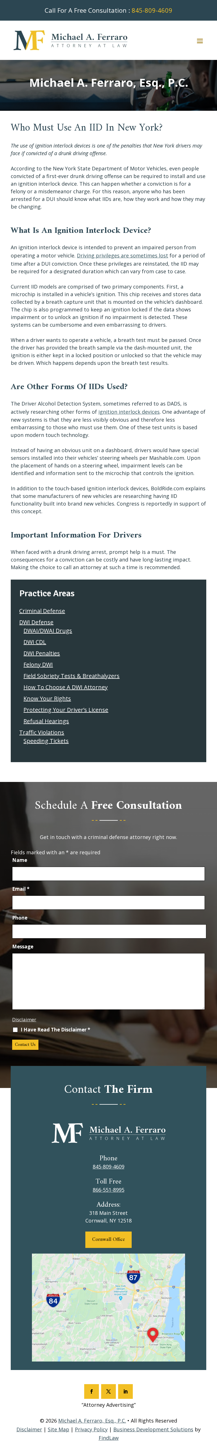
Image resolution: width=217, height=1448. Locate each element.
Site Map (58, 1429)
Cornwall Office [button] (108, 1239)
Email (20, 889)
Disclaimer (24, 1019)
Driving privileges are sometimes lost (122, 255)
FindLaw (109, 1437)
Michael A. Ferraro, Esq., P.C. (92, 1420)
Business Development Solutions (153, 1429)
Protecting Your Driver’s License (65, 710)
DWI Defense (36, 622)
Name (19, 860)
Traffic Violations (41, 732)
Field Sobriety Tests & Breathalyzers (71, 676)
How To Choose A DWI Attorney (65, 687)
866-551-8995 (108, 1189)
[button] (200, 40)
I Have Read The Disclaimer (55, 1030)
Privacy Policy (91, 1429)
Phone (19, 917)
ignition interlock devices (129, 411)
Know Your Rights (47, 698)
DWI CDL (34, 642)
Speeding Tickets (46, 741)
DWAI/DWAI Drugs (47, 630)
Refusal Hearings (46, 721)
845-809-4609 (152, 10)
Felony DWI (38, 664)
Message (22, 946)
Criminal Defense (42, 611)
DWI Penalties (41, 653)
